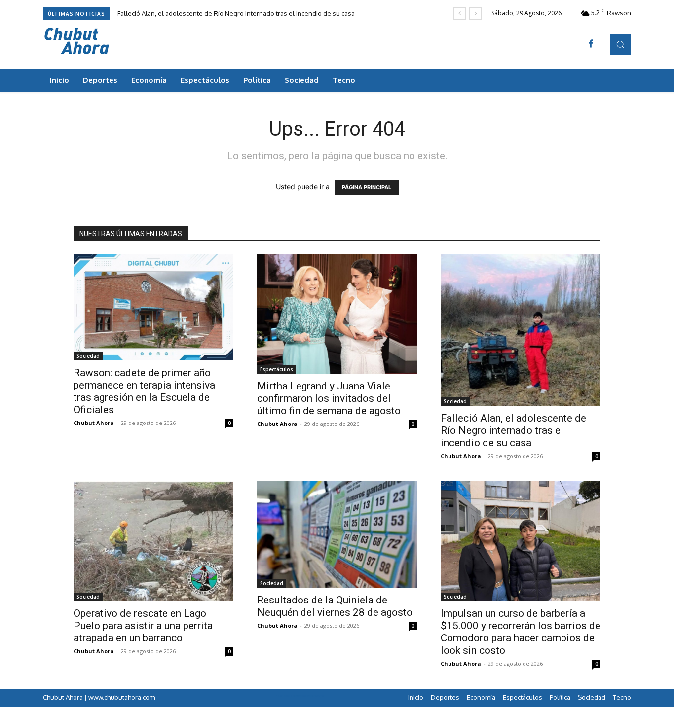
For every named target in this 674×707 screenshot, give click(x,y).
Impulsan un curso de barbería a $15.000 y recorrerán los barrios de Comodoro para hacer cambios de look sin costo (520, 631)
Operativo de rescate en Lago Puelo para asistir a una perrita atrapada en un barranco (143, 625)
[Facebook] (591, 44)
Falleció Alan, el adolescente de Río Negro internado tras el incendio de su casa (236, 13)
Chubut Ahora (94, 422)
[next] (475, 13)
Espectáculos (276, 369)
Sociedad (88, 356)
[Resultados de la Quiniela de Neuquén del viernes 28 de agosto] (337, 534)
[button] (620, 44)
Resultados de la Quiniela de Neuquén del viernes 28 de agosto (334, 606)
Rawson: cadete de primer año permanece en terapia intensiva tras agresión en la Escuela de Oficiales (144, 391)
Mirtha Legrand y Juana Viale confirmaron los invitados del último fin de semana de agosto (329, 398)
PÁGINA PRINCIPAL (366, 187)
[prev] (459, 13)
